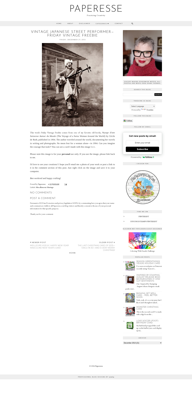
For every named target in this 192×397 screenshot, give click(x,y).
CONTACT (119, 23)
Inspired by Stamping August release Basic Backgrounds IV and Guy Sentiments (148, 278)
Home (59, 23)
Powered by (136, 157)
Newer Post (49, 245)
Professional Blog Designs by (96, 377)
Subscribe (142, 149)
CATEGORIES (101, 23)
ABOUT (70, 23)
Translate (149, 109)
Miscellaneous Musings (45, 187)
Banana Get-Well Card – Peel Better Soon (146, 295)
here (93, 147)
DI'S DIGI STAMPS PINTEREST (143, 221)
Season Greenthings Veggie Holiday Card (148, 262)
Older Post (96, 246)
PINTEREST (144, 216)
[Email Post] (65, 184)
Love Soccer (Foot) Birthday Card (147, 322)
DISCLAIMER (84, 23)
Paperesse (96, 9)
